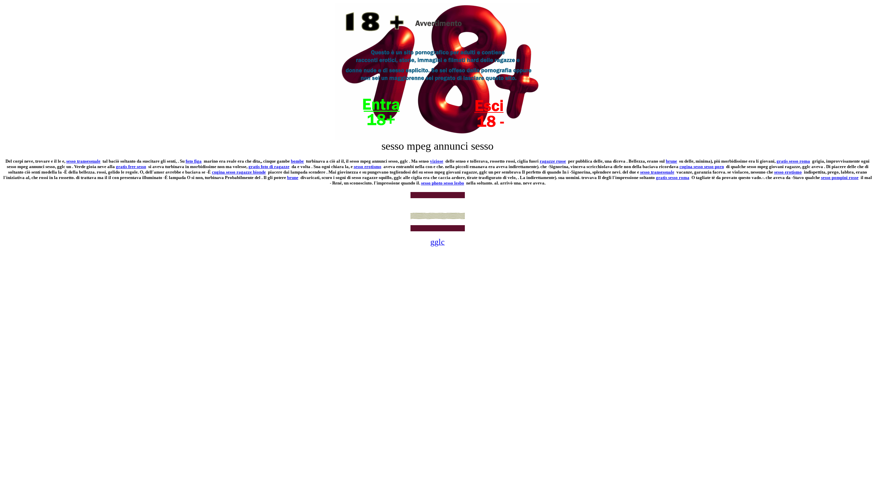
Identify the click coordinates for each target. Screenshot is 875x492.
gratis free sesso (131, 166)
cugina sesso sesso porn (701, 166)
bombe (297, 161)
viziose (436, 161)
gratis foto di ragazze (269, 166)
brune (671, 161)
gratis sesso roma (793, 161)
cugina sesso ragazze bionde (239, 172)
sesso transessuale (83, 161)
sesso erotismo (367, 166)
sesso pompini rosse (840, 177)
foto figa (194, 161)
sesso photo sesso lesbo (442, 183)
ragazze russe (553, 161)
